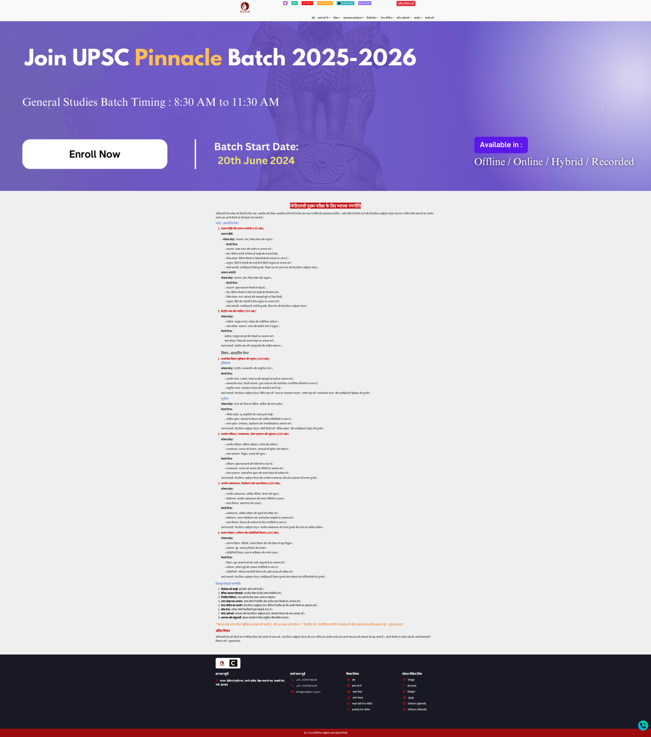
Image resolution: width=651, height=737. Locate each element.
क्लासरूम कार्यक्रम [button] (352, 18)
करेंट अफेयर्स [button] (403, 18)
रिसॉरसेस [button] (371, 18)
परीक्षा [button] (336, 18)
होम (313, 18)
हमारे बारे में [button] (323, 18)
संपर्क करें (429, 18)
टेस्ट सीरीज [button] (386, 18)
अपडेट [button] (417, 18)
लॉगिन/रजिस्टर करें (406, 3)
